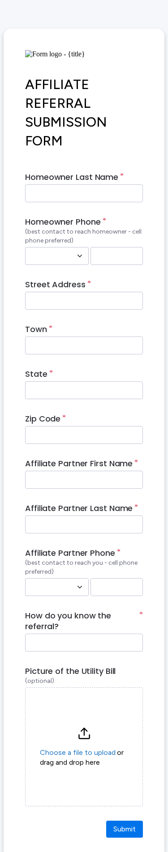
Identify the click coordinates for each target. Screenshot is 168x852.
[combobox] (47, 256)
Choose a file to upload (78, 752)
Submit (124, 829)
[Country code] (80, 256)
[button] (84, 746)
